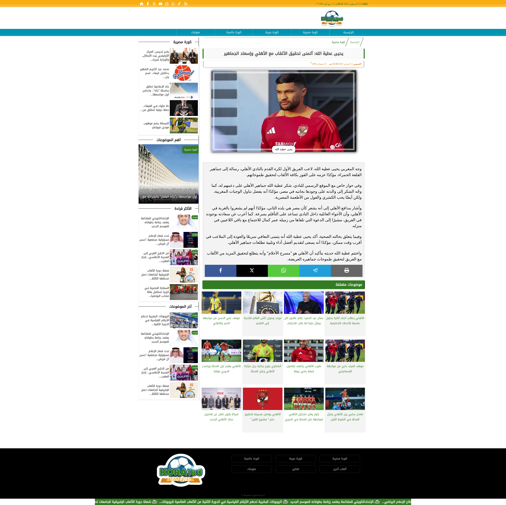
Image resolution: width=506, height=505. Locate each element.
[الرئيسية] (141, 3)
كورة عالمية (233, 32)
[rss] (186, 3)
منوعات (195, 32)
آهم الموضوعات (169, 140)
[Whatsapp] (173, 3)
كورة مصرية (310, 32)
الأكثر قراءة (183, 208)
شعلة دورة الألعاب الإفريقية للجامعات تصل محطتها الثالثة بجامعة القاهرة (120, 502)
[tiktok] (179, 3)
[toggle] (157, 29)
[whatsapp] (283, 271)
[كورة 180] (332, 18)
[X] (252, 271)
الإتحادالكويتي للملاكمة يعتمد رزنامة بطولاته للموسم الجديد (352, 502)
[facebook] (220, 271)
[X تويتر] (154, 3)
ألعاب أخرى (339, 469)
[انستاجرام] (167, 3)
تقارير (295, 469)
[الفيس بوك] (148, 3)
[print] (347, 271)
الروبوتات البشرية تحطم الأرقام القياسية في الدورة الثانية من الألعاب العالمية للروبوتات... (240, 502)
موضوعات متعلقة (349, 284)
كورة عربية (271, 32)
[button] (142, 195)
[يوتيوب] (160, 3)
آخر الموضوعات (180, 306)
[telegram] (315, 271)
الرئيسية (348, 32)
